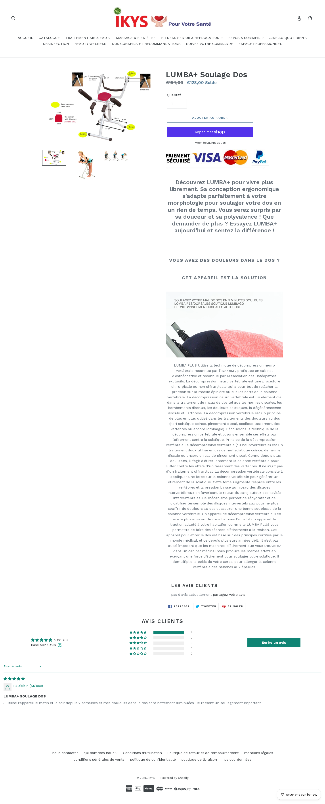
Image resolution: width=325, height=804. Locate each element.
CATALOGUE (49, 38)
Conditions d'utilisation (142, 753)
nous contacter (65, 753)
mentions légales (258, 753)
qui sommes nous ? (100, 753)
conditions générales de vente (99, 759)
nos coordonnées (236, 759)
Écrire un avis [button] (274, 642)
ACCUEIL (25, 38)
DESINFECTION (56, 44)
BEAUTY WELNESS (90, 44)
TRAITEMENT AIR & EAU (86, 38)
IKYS (151, 777)
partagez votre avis (229, 594)
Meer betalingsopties (210, 142)
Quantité (174, 95)
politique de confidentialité (153, 759)
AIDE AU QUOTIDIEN (287, 38)
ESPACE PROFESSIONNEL (260, 44)
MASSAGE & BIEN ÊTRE (136, 38)
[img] (14, 679)
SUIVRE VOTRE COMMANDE (209, 44)
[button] (138, 632)
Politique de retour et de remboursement (203, 753)
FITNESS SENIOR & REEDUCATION (191, 38)
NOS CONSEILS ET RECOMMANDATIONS (146, 44)
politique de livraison (199, 759)
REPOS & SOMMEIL (245, 38)
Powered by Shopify (174, 777)
